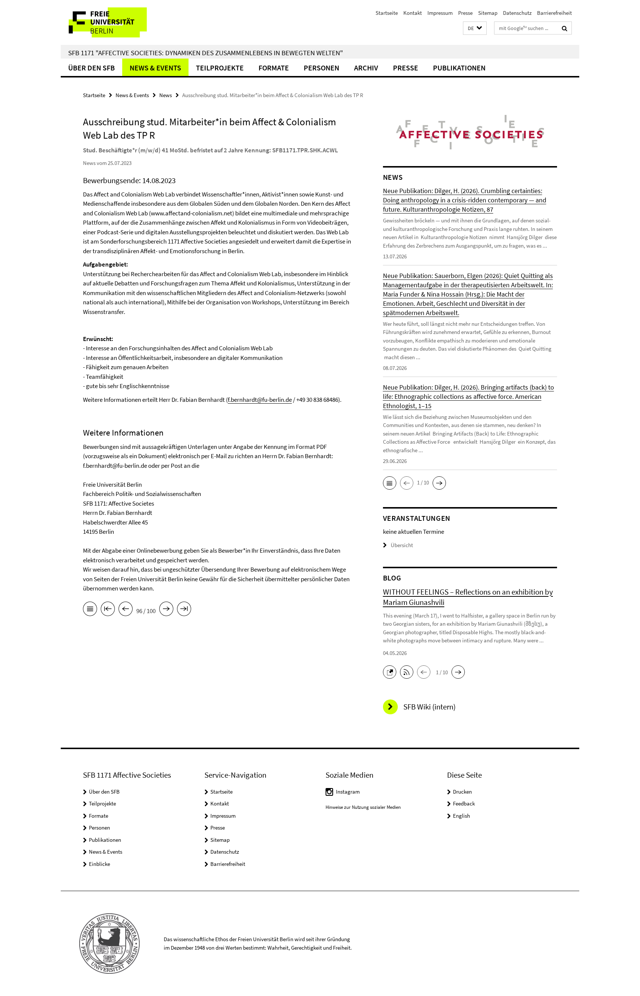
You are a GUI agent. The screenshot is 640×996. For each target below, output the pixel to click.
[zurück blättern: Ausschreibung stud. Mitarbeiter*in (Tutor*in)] (126, 610)
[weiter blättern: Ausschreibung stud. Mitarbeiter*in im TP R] (166, 610)
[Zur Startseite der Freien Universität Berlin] (123, 22)
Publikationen (459, 67)
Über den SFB (91, 67)
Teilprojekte (220, 67)
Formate (274, 67)
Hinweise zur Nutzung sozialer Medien (363, 807)
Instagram (348, 791)
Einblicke (99, 863)
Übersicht (402, 545)
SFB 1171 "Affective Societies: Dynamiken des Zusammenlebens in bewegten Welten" (205, 52)
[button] (475, 28)
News (165, 95)
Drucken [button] (462, 791)
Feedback (464, 803)
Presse (465, 12)
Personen (321, 67)
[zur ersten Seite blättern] (108, 610)
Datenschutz (517, 12)
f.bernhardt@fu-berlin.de (260, 400)
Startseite (387, 12)
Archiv (366, 67)
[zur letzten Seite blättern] (184, 610)
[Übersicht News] (90, 610)
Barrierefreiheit (554, 12)
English (461, 815)
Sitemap (487, 12)
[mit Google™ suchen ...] (564, 28)
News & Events (155, 67)
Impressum (440, 12)
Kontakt (412, 12)
